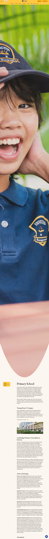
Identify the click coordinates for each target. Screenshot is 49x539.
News (31, 3)
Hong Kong (6, 1)
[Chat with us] (46, 536)
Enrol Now (39, 1)
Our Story (16, 3)
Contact (37, 3)
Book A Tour (45, 1)
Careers (34, 3)
